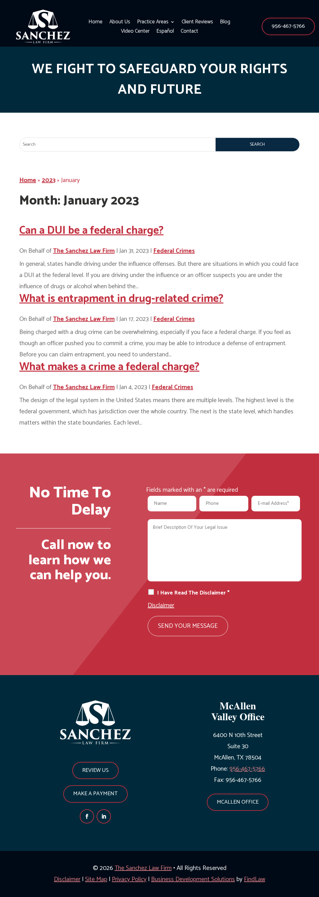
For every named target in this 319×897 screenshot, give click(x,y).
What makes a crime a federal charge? (109, 367)
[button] (288, 26)
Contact (189, 32)
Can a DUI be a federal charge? (91, 231)
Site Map (96, 879)
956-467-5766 (288, 26)
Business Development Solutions (193, 879)
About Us (119, 23)
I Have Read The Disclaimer (193, 593)
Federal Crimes (174, 251)
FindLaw (254, 879)
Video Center (135, 32)
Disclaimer (161, 605)
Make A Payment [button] (95, 793)
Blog (225, 23)
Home (95, 23)
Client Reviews (197, 23)
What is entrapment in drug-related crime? (121, 299)
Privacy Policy (129, 879)
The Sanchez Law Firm (84, 251)
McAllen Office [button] (238, 802)
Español (165, 32)
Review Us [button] (95, 770)
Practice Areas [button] (153, 23)
